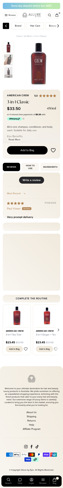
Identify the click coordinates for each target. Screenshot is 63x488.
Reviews (11, 167)
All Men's (28, 36)
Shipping (31, 416)
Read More (14, 139)
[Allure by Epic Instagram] (26, 446)
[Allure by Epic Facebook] (31, 446)
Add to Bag (27, 150)
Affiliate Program (31, 429)
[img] (15, 203)
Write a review (32, 180)
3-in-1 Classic (40, 36)
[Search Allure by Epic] (49, 15)
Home (19, 36)
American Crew (15, 331)
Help (31, 425)
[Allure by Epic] (32, 15)
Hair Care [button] (35, 26)
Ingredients (50, 167)
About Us (31, 412)
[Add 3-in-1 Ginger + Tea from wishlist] (56, 349)
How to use (30, 167)
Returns (31, 421)
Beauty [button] (53, 26)
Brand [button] (18, 26)
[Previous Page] (6, 26)
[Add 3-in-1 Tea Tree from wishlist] (26, 349)
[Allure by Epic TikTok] (37, 446)
